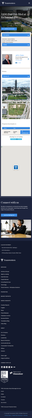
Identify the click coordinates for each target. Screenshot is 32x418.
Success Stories (5, 318)
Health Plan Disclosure (17, 415)
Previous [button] (3, 59)
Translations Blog (5, 321)
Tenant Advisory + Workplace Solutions (10, 287)
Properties (4, 291)
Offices (2, 348)
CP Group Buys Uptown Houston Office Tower (11, 252)
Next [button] (28, 59)
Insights (3, 307)
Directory (3, 335)
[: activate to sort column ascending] (24, 128)
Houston (3, 399)
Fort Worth (3, 396)
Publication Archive (5, 315)
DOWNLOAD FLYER (9, 28)
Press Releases (5, 313)
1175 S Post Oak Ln (6, 250)
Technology (4, 284)
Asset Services (4, 276)
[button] (16, 167)
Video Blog (3, 323)
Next (20, 139)
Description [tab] (6, 35)
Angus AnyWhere (5, 358)
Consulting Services (6, 282)
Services (3, 267)
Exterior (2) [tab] (6, 76)
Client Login (4, 355)
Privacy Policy (8, 415)
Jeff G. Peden (19, 55)
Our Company (4, 332)
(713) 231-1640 (18, 60)
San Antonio (3, 402)
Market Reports (6, 296)
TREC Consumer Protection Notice (8, 406)
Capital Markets (5, 279)
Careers (3, 351)
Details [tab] (5, 44)
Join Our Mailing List (9, 215)
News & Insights (5, 300)
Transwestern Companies (7, 345)
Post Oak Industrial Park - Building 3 (9, 247)
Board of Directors (5, 340)
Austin (2, 391)
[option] (16, 59)
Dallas (2, 394)
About (3, 328)
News (2, 310)
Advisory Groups (5, 271)
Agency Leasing (5, 274)
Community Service (5, 343)
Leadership (3, 337)
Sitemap (25, 415)
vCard (19, 62)
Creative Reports (5, 305)
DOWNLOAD (25, 133)
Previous (13, 139)
